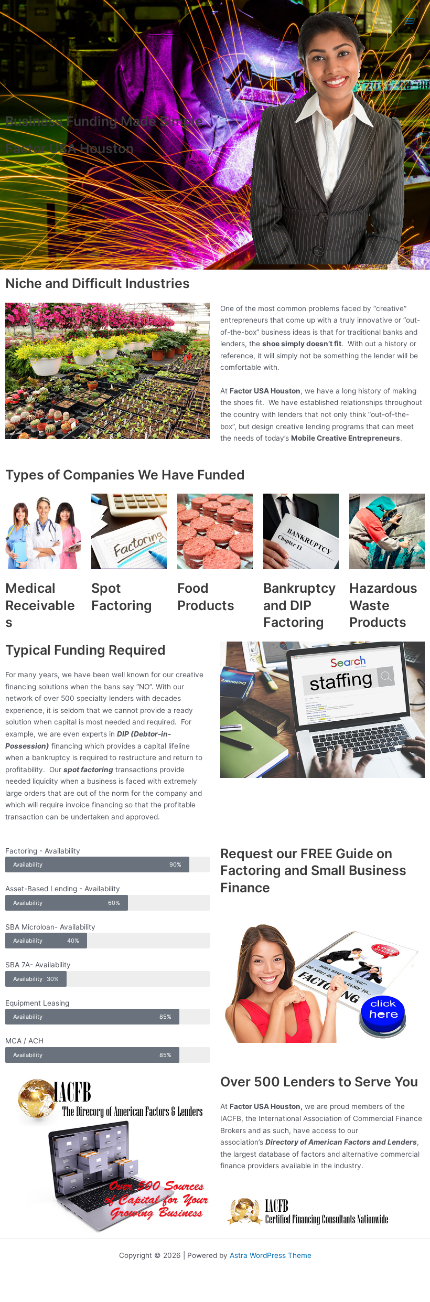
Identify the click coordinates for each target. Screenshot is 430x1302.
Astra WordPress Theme (270, 1255)
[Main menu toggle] (409, 21)
